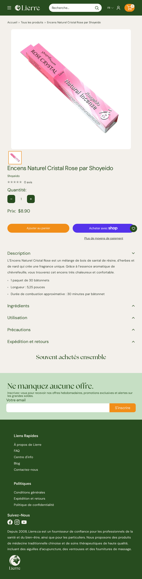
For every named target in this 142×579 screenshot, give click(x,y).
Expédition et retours (29, 498)
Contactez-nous (26, 470)
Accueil (12, 22)
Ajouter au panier (38, 228)
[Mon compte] (118, 7)
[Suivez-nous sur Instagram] (17, 523)
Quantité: (16, 190)
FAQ (17, 451)
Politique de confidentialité (34, 505)
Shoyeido (13, 176)
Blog (17, 463)
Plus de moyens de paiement (103, 238)
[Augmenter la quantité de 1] (31, 199)
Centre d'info (23, 457)
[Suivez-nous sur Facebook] (10, 523)
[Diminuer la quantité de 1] (11, 199)
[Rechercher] (97, 8)
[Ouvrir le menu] (9, 7)
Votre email (16, 400)
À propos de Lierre (27, 445)
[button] (110, 7)
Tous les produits (32, 22)
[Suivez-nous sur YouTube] (24, 523)
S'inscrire (122, 407)
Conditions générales (29, 492)
